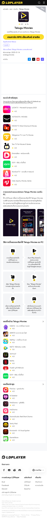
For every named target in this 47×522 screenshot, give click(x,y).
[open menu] (44, 2)
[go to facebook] (4, 470)
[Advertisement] (23, 78)
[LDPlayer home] (12, 2)
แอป (11, 9)
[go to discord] (19, 470)
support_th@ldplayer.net (8, 512)
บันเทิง (16, 9)
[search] (39, 2)
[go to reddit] (14, 470)
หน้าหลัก (5, 9)
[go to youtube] (9, 470)
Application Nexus (9, 42)
